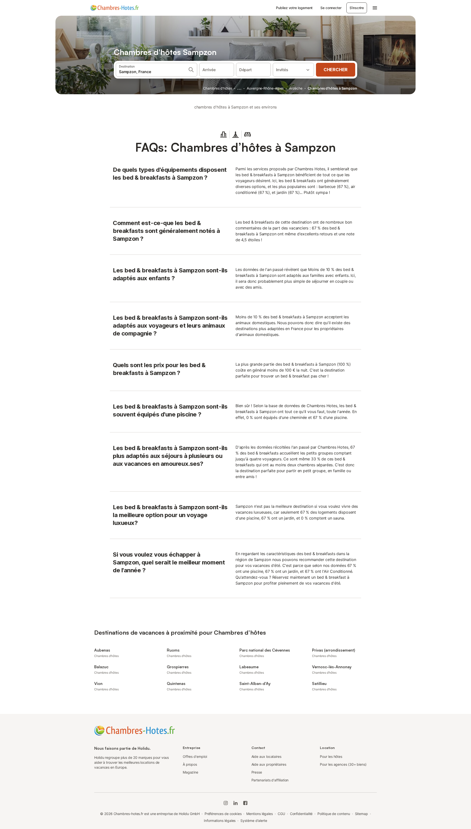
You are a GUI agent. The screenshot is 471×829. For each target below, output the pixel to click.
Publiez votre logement (294, 8)
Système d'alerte (253, 820)
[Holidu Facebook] (245, 803)
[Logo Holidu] (114, 7)
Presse (256, 772)
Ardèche (295, 88)
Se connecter (330, 8)
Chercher (336, 69)
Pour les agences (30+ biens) (343, 764)
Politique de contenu (333, 814)
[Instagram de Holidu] (225, 803)
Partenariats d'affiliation (270, 780)
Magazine (190, 772)
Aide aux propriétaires (268, 764)
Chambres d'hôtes (217, 88)
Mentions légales (259, 814)
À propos (190, 764)
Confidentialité (301, 814)
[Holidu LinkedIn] (235, 803)
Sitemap (361, 814)
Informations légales (220, 820)
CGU (281, 814)
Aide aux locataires (266, 756)
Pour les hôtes (331, 756)
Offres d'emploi (195, 756)
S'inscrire (357, 8)
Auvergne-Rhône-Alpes (265, 88)
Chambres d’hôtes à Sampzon (332, 88)
